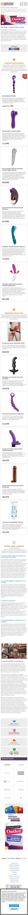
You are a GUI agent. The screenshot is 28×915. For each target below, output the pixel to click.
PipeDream (7, 789)
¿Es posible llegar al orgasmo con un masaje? (13, 581)
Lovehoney (7, 798)
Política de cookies (14, 881)
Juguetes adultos (20, 798)
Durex (7, 765)
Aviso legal (14, 874)
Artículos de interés (14, 870)
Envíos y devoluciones (14, 868)
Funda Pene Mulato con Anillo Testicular (12, 486)
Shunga (7, 781)
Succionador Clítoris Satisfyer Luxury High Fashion (12, 169)
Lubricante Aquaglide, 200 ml (12, 522)
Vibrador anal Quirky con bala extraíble (12, 378)
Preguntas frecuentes (14, 865)
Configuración (14, 909)
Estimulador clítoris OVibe (11, 131)
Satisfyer (20, 789)
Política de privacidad (14, 878)
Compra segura (14, 752)
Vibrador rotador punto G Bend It (13, 247)
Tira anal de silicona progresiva (13, 414)
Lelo (7, 773)
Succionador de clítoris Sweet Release (12, 208)
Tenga (20, 773)
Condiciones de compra (14, 876)
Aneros (20, 781)
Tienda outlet (14, 724)
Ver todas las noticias (14, 548)
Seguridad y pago (14, 880)
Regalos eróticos (14, 733)
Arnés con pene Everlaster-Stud (13, 343)
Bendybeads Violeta (9, 96)
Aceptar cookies (14, 905)
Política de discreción (14, 867)
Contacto (14, 872)
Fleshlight (20, 765)
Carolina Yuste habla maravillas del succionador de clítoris (13, 556)
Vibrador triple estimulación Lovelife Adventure (12, 285)
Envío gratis (14, 743)
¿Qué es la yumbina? (8, 601)
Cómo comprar (14, 863)
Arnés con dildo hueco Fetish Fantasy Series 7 (12, 449)
